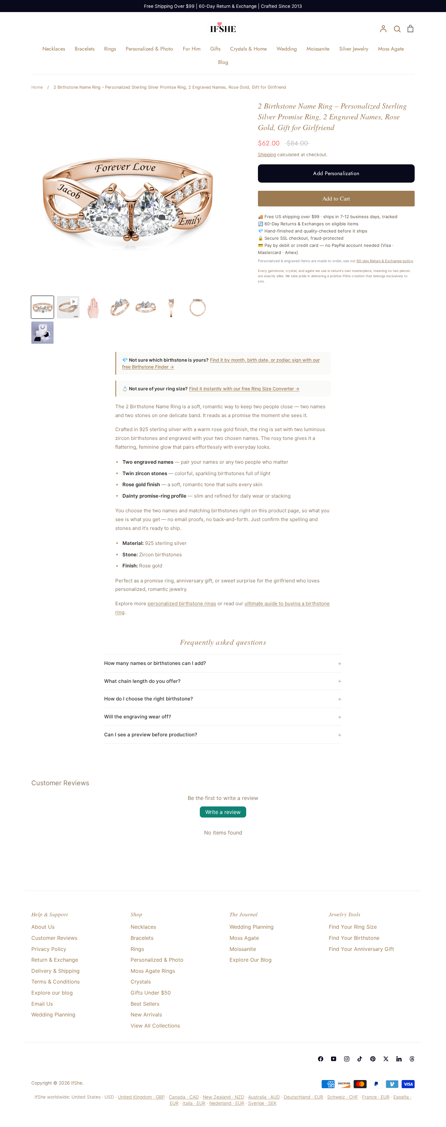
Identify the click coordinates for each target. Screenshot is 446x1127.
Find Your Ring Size (353, 927)
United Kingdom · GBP (141, 1097)
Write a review (223, 812)
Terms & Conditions (55, 981)
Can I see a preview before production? (150, 734)
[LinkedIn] (399, 1058)
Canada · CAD (184, 1097)
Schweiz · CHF (342, 1097)
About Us (43, 927)
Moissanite (318, 49)
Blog (223, 62)
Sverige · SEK (262, 1103)
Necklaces (53, 49)
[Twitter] (385, 1058)
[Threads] (412, 1058)
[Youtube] (333, 1058)
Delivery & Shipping (55, 971)
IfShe (76, 1083)
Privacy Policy (48, 949)
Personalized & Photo (149, 49)
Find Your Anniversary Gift (361, 949)
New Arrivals (146, 1014)
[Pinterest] (372, 1058)
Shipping (267, 154)
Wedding (287, 49)
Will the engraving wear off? (137, 717)
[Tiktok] (359, 1058)
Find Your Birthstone (354, 938)
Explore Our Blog (251, 959)
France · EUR (376, 1097)
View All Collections (155, 1025)
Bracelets (84, 49)
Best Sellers (145, 1003)
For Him (191, 49)
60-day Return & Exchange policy (385, 261)
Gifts (215, 49)
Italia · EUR (194, 1103)
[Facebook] (320, 1058)
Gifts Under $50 (151, 992)
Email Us (42, 1003)
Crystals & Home (248, 49)
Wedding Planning (53, 1014)
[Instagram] (346, 1058)
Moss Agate (391, 49)
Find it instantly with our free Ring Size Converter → (244, 388)
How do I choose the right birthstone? (148, 699)
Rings (110, 49)
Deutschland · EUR (303, 1097)
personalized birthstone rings (182, 603)
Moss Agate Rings (153, 971)
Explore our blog (52, 992)
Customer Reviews (54, 938)
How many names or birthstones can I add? (155, 663)
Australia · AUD (264, 1097)
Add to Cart (336, 198)
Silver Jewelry (353, 49)
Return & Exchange (54, 959)
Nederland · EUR (226, 1103)
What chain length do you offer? (142, 681)
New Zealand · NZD (223, 1097)
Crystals (141, 981)
